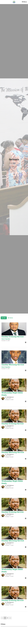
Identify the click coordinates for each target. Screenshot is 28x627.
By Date (4, 318)
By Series (10, 318)
